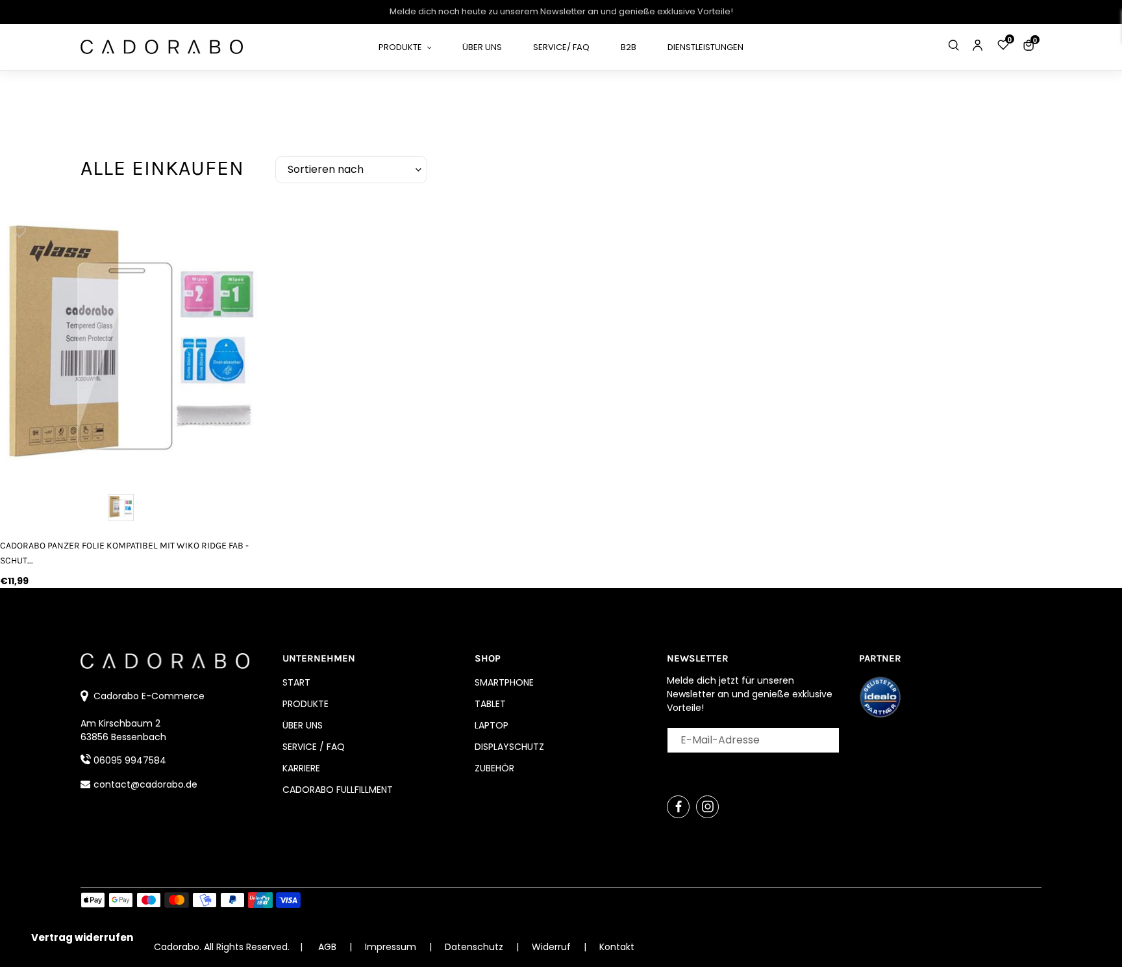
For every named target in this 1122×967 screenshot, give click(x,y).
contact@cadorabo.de (145, 784)
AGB (327, 946)
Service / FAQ (313, 746)
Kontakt (616, 946)
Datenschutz (475, 946)
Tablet (490, 703)
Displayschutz (509, 746)
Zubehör (494, 768)
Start (296, 682)
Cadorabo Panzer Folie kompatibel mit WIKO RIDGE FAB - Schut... (124, 553)
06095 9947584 (130, 760)
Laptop (491, 725)
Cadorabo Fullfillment (337, 789)
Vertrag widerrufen (82, 937)
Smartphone (504, 682)
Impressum (392, 946)
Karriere (301, 768)
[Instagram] (707, 806)
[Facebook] (678, 806)
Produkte (305, 703)
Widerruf (552, 946)
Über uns (302, 725)
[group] (133, 344)
